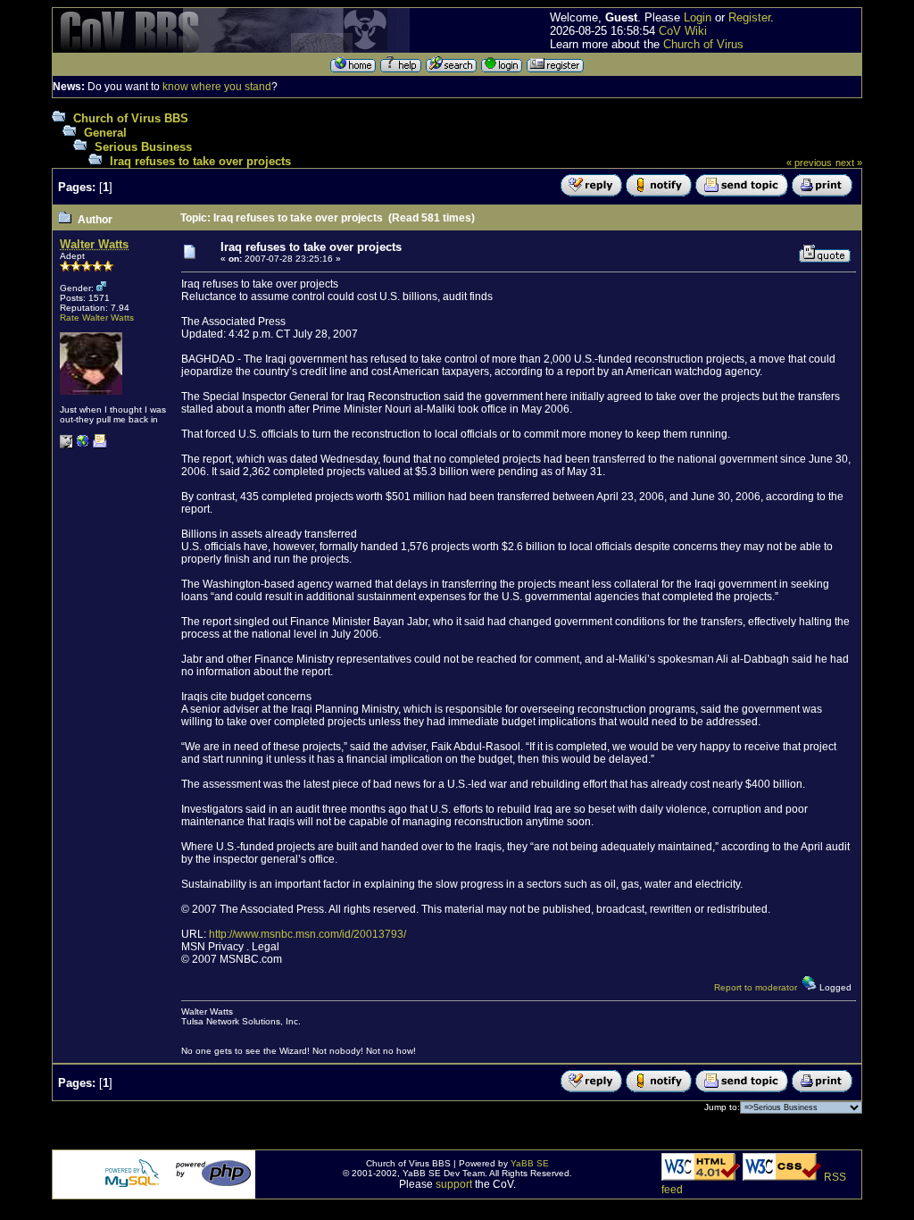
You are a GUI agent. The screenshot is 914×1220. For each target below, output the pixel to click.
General (105, 132)
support (454, 1184)
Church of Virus (703, 44)
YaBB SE (530, 1163)
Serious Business (143, 147)
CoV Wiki (683, 31)
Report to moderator (755, 987)
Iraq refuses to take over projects (200, 161)
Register (749, 17)
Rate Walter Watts (97, 317)
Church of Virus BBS (130, 118)
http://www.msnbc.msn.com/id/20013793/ (307, 934)
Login (697, 17)
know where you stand (216, 86)
